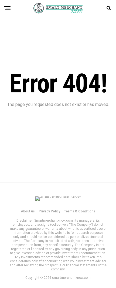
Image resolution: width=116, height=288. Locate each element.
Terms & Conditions (79, 211)
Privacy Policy (49, 211)
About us (28, 211)
